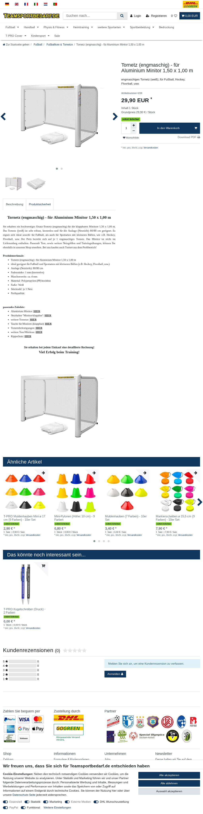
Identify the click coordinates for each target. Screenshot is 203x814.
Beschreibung (14, 204)
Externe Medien (81, 801)
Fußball (11, 27)
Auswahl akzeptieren (169, 791)
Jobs (107, 759)
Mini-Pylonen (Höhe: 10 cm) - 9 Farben (74, 518)
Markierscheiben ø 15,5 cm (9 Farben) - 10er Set (175, 518)
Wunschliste (132, 137)
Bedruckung (166, 27)
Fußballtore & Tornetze (59, 44)
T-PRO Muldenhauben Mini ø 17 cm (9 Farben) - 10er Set (24, 518)
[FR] (26, 4)
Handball (30, 27)
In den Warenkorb (168, 128)
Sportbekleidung (140, 27)
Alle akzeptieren (169, 775)
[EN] (17, 4)
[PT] (55, 4)
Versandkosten (150, 147)
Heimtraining (81, 27)
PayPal (13, 807)
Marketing (56, 801)
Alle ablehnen (169, 783)
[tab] (14, 204)
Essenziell (15, 801)
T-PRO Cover (14, 35)
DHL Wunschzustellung (114, 801)
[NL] (46, 4)
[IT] (36, 4)
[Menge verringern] (133, 131)
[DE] (7, 4)
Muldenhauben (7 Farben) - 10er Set (126, 518)
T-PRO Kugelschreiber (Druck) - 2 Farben (24, 611)
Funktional (33, 807)
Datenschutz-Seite (23, 794)
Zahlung (8, 759)
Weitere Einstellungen (57, 807)
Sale (57, 35)
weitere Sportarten (110, 27)
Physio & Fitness (54, 27)
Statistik (35, 801)
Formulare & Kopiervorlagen (71, 759)
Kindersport (38, 35)
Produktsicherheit (40, 204)
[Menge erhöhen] (133, 125)
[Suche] (122, 15)
